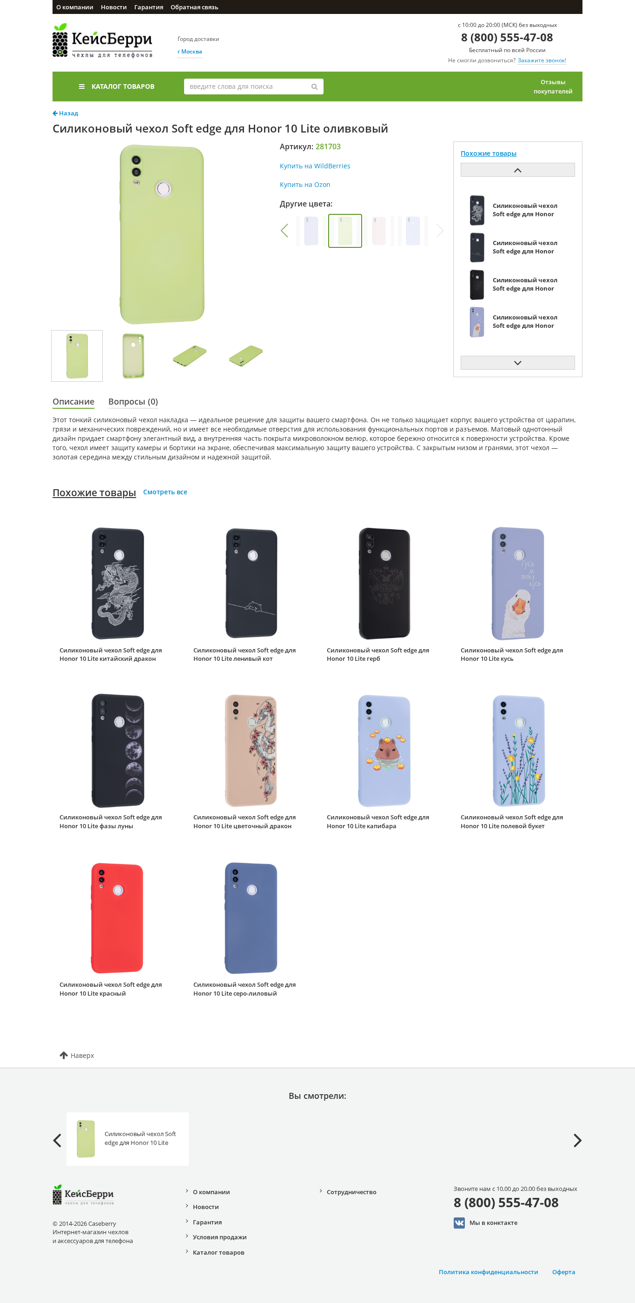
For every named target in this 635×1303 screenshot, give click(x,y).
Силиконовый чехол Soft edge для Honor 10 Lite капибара (378, 821)
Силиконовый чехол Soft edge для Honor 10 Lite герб (378, 654)
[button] (284, 231)
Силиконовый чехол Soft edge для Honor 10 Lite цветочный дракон (244, 821)
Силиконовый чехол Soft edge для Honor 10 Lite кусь (512, 654)
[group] (311, 231)
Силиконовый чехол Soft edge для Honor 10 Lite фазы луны (111, 821)
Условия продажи (220, 1237)
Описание (73, 401)
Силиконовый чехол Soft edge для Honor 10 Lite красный (111, 988)
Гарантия (148, 7)
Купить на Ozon (305, 184)
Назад (68, 113)
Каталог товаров (123, 86)
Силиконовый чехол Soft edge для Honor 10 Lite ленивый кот (244, 654)
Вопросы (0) (133, 401)
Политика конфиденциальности (488, 1272)
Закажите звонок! (542, 60)
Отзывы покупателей (553, 86)
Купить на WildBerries (315, 165)
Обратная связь (194, 7)
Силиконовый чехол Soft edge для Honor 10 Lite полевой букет (512, 821)
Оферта (563, 1272)
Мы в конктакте (493, 1222)
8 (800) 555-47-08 (507, 37)
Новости (114, 7)
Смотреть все (165, 491)
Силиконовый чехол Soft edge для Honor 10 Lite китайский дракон (111, 654)
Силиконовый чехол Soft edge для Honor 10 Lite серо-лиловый (244, 988)
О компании (74, 7)
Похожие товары (94, 492)
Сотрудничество (352, 1192)
